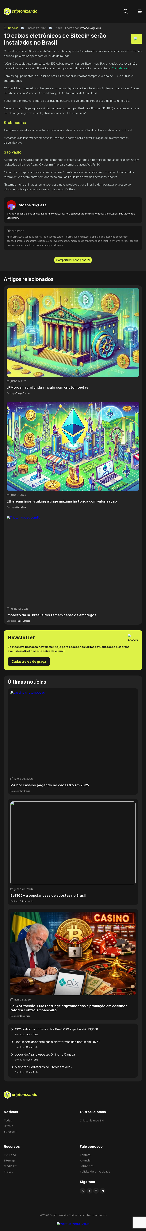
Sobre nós (87, 1166)
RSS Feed (10, 1155)
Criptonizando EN (92, 1120)
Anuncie (85, 1160)
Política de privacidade (95, 1171)
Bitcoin (8, 1126)
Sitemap (9, 1160)
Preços (8, 1171)
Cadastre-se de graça (28, 661)
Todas (8, 1120)
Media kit (10, 1166)
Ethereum (10, 1131)
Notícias (13, 28)
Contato (85, 1155)
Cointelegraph (121, 68)
